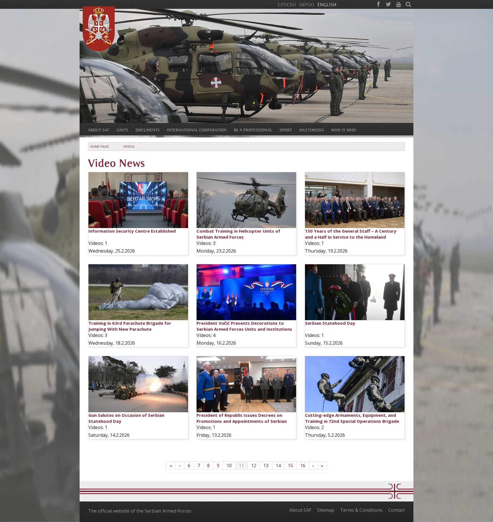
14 (278, 465)
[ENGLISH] (326, 4)
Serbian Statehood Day (330, 323)
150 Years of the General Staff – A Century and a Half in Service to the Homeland (350, 234)
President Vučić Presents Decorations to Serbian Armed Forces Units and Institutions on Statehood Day (244, 329)
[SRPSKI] (306, 4)
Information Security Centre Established (132, 231)
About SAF (300, 510)
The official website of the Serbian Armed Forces (139, 511)
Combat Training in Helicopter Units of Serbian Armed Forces (238, 234)
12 (253, 465)
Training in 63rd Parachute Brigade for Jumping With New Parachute (129, 326)
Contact (396, 510)
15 (290, 465)
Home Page (99, 146)
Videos (129, 146)
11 (241, 465)
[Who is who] (347, 129)
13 (265, 465)
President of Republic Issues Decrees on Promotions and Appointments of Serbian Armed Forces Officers (242, 421)
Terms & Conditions (361, 510)
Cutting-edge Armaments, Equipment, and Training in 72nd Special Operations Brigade (352, 418)
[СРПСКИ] (287, 4)
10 (229, 465)
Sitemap (325, 510)
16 (302, 465)
